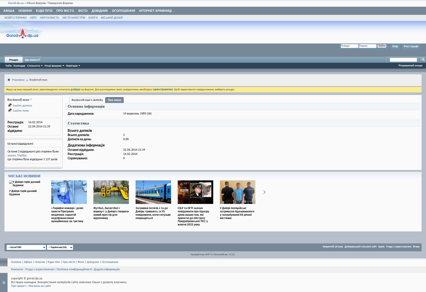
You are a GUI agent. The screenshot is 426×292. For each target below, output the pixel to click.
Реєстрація (411, 46)
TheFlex (22, 155)
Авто (33, 17)
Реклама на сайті (40, 286)
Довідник (100, 10)
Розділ (13, 59)
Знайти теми (20, 110)
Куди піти (44, 10)
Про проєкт (18, 286)
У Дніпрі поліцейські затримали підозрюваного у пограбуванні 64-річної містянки (237, 213)
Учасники (18, 80)
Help (395, 46)
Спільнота (33, 65)
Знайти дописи (22, 105)
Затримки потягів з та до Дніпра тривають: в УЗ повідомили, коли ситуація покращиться (153, 213)
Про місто (65, 10)
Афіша (8, 10)
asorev (12, 155)
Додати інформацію (107, 269)
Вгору (416, 246)
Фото (83, 10)
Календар (19, 65)
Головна (16, 262)
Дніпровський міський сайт (361, 246)
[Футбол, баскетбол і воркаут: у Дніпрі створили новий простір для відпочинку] (111, 205)
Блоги (93, 17)
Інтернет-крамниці (155, 10)
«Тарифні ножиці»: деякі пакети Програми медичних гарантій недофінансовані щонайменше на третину (67, 215)
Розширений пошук (410, 65)
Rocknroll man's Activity (87, 100)
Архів (381, 246)
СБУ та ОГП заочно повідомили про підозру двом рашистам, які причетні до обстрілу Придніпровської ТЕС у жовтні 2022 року (193, 216)
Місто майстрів (74, 17)
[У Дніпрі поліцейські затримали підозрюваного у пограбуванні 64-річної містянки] (237, 205)
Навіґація (71, 65)
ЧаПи (8, 65)
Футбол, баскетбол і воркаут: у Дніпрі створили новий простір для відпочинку (111, 213)
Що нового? (32, 59)
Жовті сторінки (15, 17)
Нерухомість (49, 17)
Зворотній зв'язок (333, 246)
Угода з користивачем (39, 269)
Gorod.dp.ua (16, 3)
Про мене (114, 100)
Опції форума (53, 65)
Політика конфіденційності (74, 269)
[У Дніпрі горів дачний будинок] (27, 185)
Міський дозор (112, 17)
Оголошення (123, 10)
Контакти (17, 269)
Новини (25, 10)
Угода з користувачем (399, 246)
